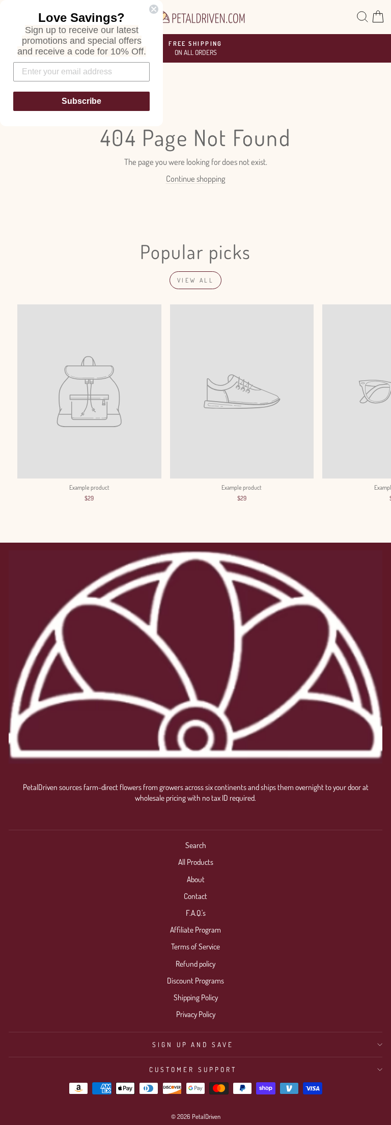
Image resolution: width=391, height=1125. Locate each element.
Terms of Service (195, 946)
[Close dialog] (154, 9)
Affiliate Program (195, 929)
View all (195, 280)
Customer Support (193, 1069)
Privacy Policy (195, 1014)
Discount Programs (195, 980)
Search (195, 845)
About (196, 879)
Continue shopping (196, 178)
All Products (195, 862)
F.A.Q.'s (196, 913)
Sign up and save (193, 1044)
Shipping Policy (196, 997)
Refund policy (195, 964)
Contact (195, 896)
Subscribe (81, 101)
